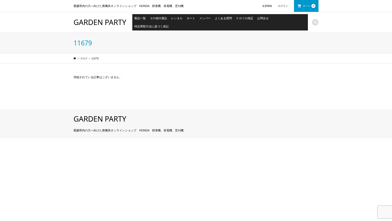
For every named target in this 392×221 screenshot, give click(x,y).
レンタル (177, 18)
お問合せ (263, 18)
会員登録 (267, 6)
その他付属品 (158, 18)
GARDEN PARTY (100, 22)
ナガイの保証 (244, 18)
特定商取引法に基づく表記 (151, 26)
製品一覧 (140, 18)
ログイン (283, 6)
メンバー (205, 18)
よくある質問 (223, 18)
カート (308, 6)
